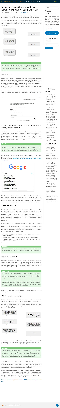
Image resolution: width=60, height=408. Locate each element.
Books (32, 1)
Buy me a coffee (49, 28)
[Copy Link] (27, 13)
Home (27, 1)
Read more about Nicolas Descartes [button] (51, 33)
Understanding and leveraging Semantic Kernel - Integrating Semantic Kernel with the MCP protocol (52, 104)
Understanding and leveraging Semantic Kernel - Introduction (51, 139)
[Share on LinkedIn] (25, 13)
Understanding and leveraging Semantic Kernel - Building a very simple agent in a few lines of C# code (52, 125)
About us (37, 1)
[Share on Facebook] (23, 13)
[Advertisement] (21, 391)
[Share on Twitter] (21, 13)
